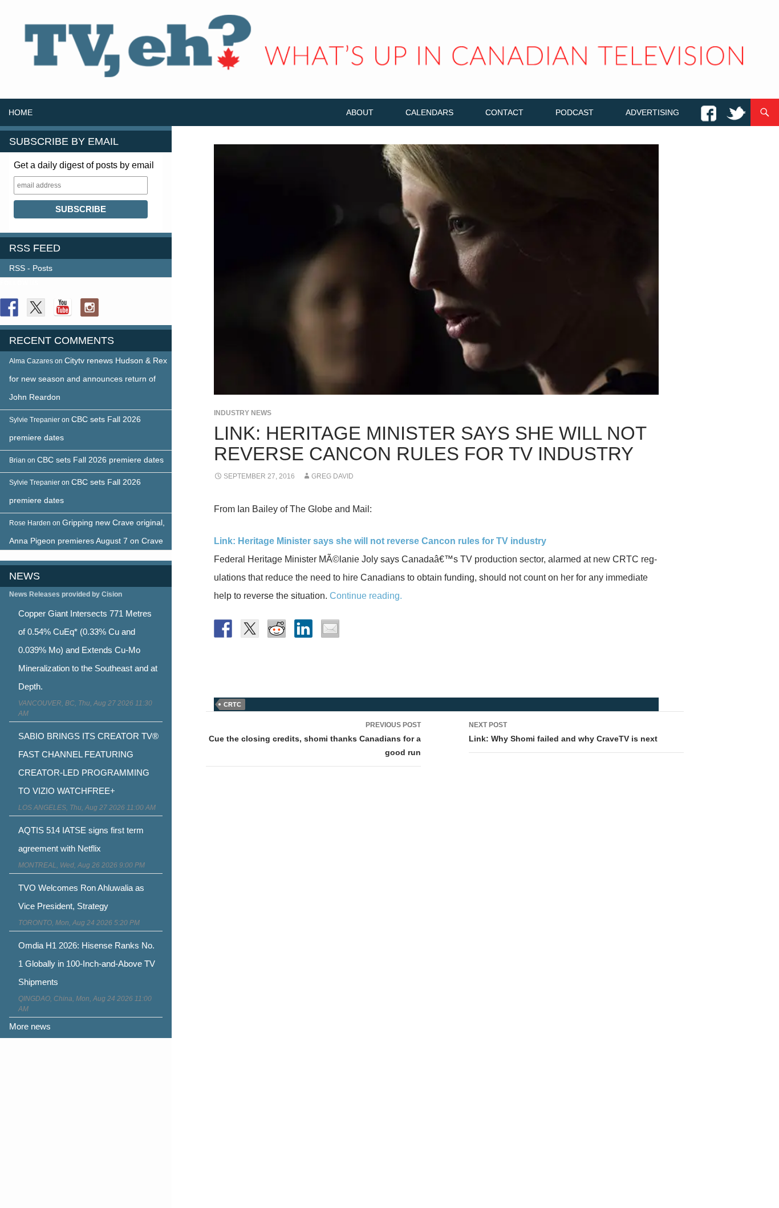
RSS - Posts (30, 268)
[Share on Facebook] (223, 628)
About (360, 112)
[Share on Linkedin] (303, 628)
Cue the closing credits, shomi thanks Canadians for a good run (315, 739)
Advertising (652, 112)
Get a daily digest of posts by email (84, 165)
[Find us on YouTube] (63, 307)
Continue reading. (366, 596)
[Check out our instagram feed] (89, 307)
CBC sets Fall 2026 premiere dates (100, 459)
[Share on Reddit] (276, 628)
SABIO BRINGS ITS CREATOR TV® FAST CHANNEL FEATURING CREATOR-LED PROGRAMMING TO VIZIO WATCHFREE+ (88, 763)
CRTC (232, 704)
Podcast (574, 112)
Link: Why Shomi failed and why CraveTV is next (563, 732)
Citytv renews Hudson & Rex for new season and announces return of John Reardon (88, 379)
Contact (504, 112)
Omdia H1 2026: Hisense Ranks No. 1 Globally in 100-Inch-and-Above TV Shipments (86, 964)
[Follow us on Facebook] (9, 307)
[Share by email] (330, 628)
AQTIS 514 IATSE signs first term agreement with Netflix (81, 839)
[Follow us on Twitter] (36, 307)
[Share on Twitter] (250, 628)
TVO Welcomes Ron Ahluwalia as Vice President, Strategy (81, 897)
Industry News (242, 413)
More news (30, 1026)
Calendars (429, 112)
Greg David (332, 476)
